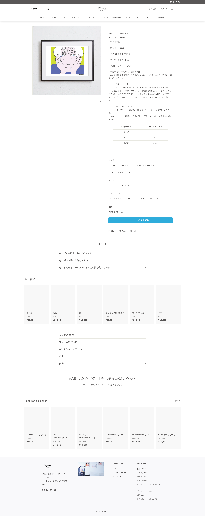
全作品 (53, 17)
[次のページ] (100, 101)
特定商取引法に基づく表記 (147, 499)
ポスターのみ (115, 199)
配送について (65, 363)
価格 (110, 207)
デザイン (63, 17)
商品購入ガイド (143, 473)
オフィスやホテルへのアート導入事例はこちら (102, 385)
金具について (65, 356)
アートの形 (103, 17)
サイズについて (67, 335)
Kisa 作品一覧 (114, 42)
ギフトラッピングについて (72, 349)
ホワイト (125, 185)
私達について (142, 469)
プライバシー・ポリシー (146, 491)
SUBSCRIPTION (120, 473)
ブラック (114, 185)
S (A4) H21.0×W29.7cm (120, 165)
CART (116, 469)
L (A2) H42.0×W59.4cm (120, 172)
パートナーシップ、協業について (149, 486)
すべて (177, 401)
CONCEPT (117, 476)
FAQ (115, 480)
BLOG (128, 17)
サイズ (111, 160)
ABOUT (150, 17)
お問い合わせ (142, 480)
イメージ (75, 17)
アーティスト (89, 17)
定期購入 (161, 17)
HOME (43, 17)
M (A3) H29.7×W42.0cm (144, 165)
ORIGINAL (116, 17)
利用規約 (140, 495)
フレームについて (68, 342)
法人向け (138, 17)
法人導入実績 (142, 476)
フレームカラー (115, 193)
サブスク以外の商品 (121, 33)
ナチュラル (153, 199)
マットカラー (114, 180)
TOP (110, 33)
